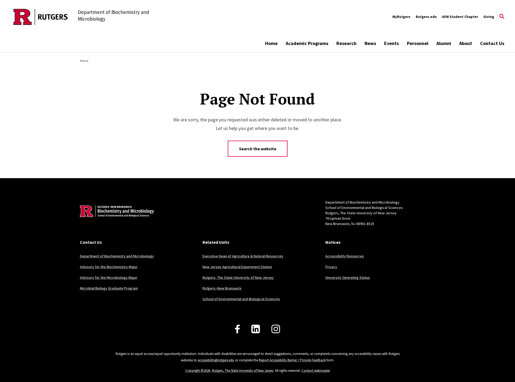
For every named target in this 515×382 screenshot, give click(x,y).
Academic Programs (307, 43)
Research (346, 43)
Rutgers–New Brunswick (222, 288)
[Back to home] (115, 219)
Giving (488, 16)
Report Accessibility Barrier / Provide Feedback (292, 360)
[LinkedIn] (255, 329)
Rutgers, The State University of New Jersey (238, 277)
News (370, 43)
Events (391, 43)
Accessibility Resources (344, 256)
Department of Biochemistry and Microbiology (117, 256)
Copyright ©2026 (197, 370)
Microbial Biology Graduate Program (109, 288)
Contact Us (492, 43)
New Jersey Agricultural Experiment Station (237, 266)
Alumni (443, 43)
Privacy (331, 266)
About (465, 43)
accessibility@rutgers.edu (216, 360)
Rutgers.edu (426, 16)
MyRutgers (401, 16)
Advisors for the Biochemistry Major (109, 266)
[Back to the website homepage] (41, 17)
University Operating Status (347, 277)
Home (271, 43)
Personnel (417, 43)
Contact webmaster (315, 370)
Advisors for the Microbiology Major (108, 277)
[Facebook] (237, 329)
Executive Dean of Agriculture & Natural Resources (243, 256)
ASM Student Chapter (460, 16)
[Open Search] (501, 17)
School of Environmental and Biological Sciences (241, 299)
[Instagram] (275, 329)
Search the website (257, 148)
